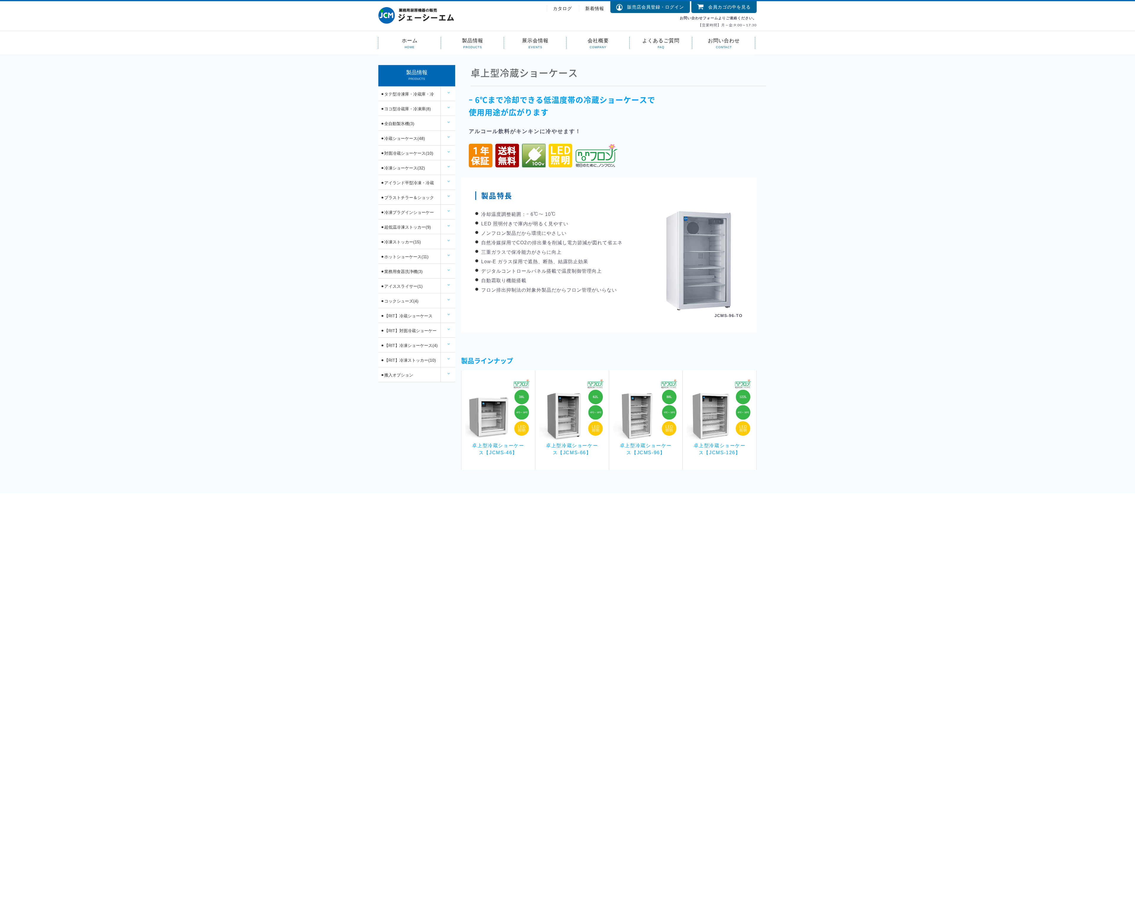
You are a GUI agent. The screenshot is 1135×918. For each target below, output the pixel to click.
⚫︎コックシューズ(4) (400, 301)
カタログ (562, 8)
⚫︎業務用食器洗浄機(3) (402, 271)
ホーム (410, 40)
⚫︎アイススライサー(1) (402, 286)
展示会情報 (535, 40)
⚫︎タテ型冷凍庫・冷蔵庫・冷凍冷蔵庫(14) (407, 96)
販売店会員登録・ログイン (653, 7)
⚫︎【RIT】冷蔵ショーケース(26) (406, 318)
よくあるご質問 (661, 40)
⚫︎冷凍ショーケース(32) (403, 168)
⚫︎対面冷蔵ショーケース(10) (407, 153)
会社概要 (598, 40)
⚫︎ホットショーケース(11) (405, 256)
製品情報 (472, 40)
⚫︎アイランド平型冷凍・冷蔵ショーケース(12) (407, 185)
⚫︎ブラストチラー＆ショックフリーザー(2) (407, 200)
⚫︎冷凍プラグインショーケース (407, 214)
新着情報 (594, 8)
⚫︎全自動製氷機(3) (397, 123)
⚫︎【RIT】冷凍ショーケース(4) (409, 345)
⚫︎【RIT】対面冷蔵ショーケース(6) (409, 333)
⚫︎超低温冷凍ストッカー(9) (406, 227)
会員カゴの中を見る (727, 7)
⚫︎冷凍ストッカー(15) (401, 242)
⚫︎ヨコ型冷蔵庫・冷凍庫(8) (406, 108)
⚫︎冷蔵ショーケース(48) (403, 138)
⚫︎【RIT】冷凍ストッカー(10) (408, 360)
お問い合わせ (724, 40)
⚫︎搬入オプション (397, 375)
